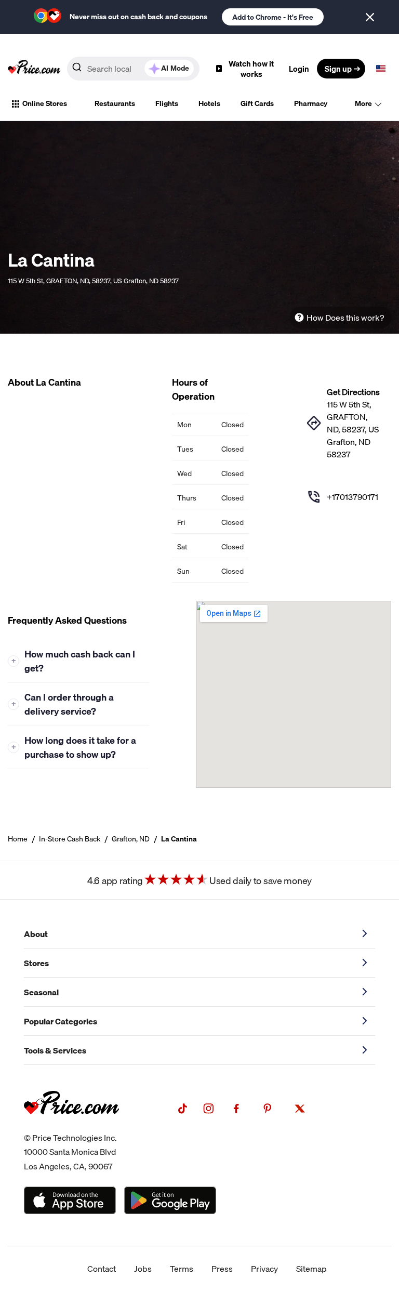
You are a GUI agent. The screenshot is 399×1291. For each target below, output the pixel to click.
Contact (101, 1268)
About (36, 934)
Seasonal (41, 992)
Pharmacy (310, 103)
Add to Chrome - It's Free (272, 17)
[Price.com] (71, 1124)
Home (18, 839)
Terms (181, 1268)
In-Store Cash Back (69, 839)
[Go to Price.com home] (34, 68)
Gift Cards (257, 103)
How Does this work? (345, 317)
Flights (166, 103)
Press (222, 1268)
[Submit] (77, 69)
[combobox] (133, 68)
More (363, 103)
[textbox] (380, 68)
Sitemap (311, 1268)
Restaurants (115, 103)
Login (299, 68)
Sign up (338, 68)
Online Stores (44, 103)
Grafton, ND (131, 839)
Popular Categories (60, 1021)
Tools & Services (55, 1050)
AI (175, 68)
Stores (36, 963)
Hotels (209, 103)
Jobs (143, 1268)
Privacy (264, 1268)
